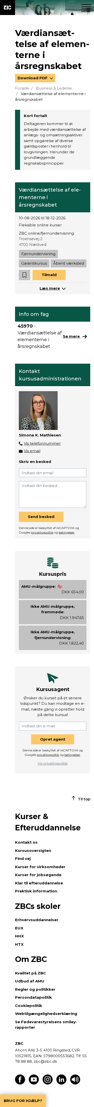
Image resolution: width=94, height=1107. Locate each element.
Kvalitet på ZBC (30, 973)
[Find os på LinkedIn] (61, 1083)
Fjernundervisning (38, 253)
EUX (19, 928)
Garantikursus (34, 263)
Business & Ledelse (54, 88)
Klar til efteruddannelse (39, 883)
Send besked (41, 516)
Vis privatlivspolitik (53, 763)
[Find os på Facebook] (20, 1083)
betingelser (66, 532)
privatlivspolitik (42, 532)
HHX (19, 936)
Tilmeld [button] (49, 274)
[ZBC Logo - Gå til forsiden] (7, 7)
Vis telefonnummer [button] (42, 443)
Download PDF (33, 78)
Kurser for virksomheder (40, 866)
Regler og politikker (35, 989)
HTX (19, 944)
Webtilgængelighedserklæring (46, 1013)
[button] (24, 275)
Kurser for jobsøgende (38, 874)
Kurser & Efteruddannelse (48, 822)
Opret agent (52, 739)
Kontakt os (26, 842)
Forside (22, 88)
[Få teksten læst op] (75, 1083)
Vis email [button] (32, 450)
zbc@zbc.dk (45, 1061)
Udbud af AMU (29, 981)
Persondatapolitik (33, 997)
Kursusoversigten (33, 850)
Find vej (23, 858)
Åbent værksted (68, 263)
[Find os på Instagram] (48, 1083)
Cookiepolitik (28, 1005)
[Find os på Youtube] (34, 1083)
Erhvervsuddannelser (36, 919)
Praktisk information (36, 891)
